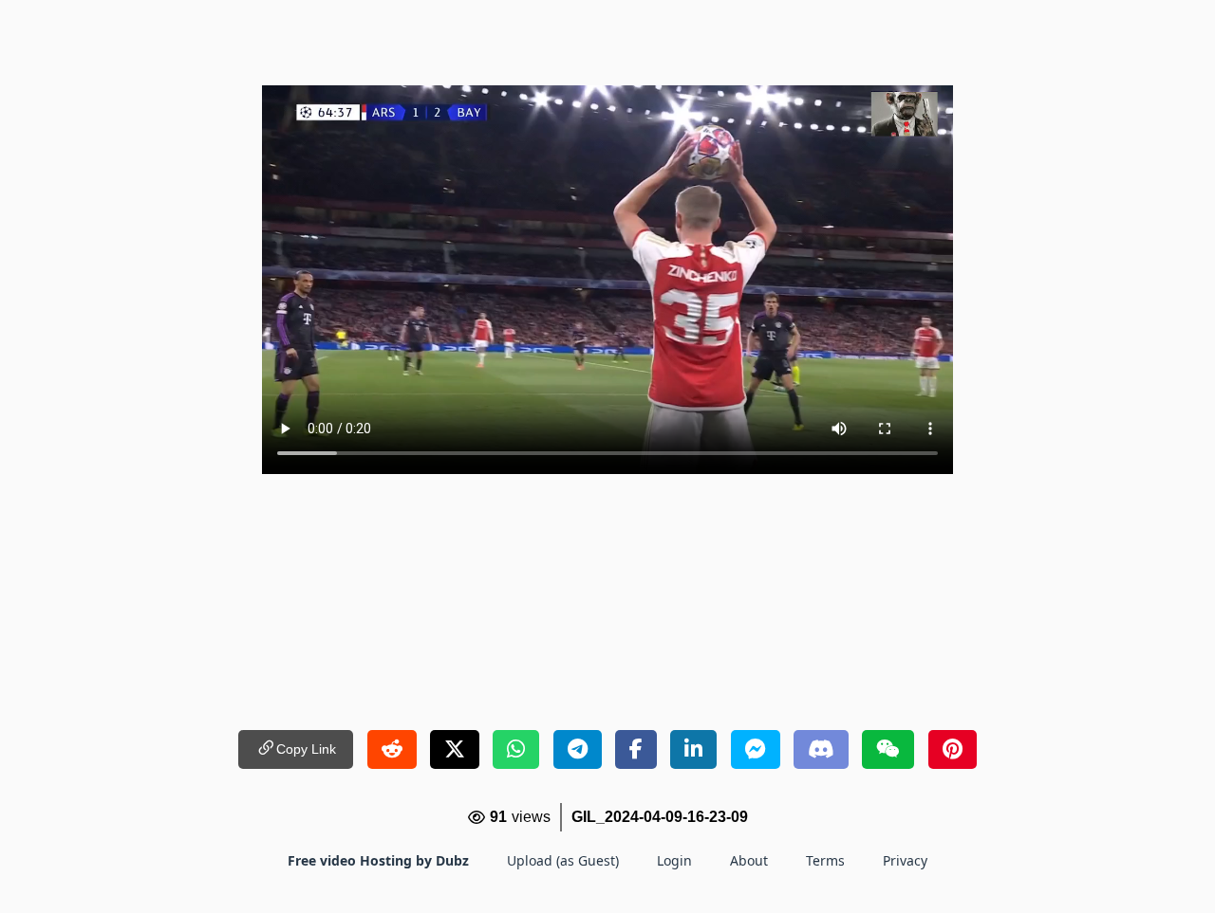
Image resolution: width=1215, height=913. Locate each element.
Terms (825, 860)
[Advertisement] (607, 42)
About (749, 860)
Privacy (905, 860)
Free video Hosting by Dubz (378, 860)
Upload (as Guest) (563, 860)
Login (674, 860)
